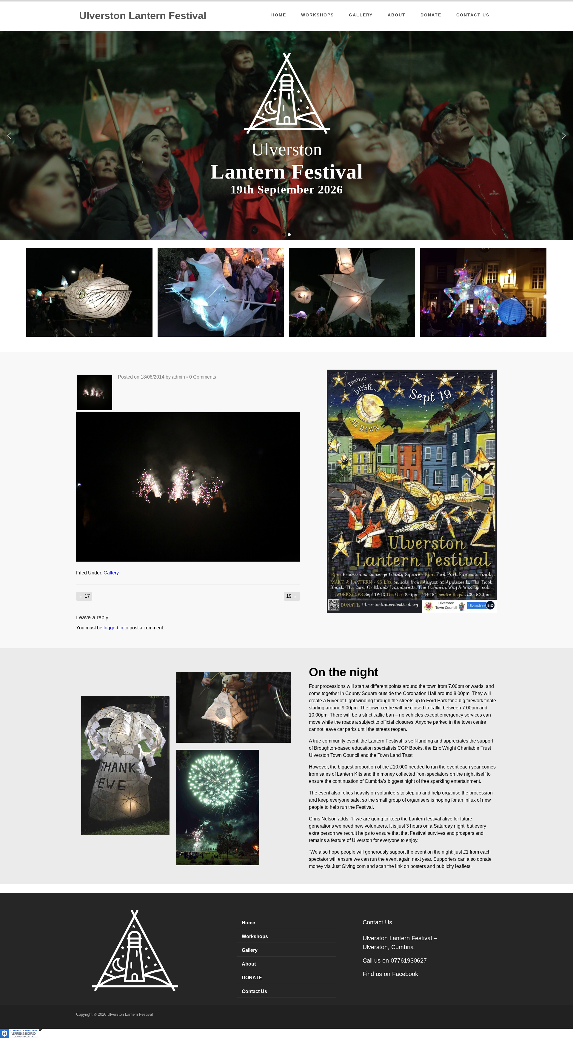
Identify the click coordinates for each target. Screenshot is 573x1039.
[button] (9, 136)
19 (292, 596)
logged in (113, 627)
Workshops (317, 15)
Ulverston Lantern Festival (142, 15)
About (397, 15)
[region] (286, 135)
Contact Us (472, 15)
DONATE (430, 15)
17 (84, 596)
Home (278, 15)
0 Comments (202, 376)
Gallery (361, 15)
